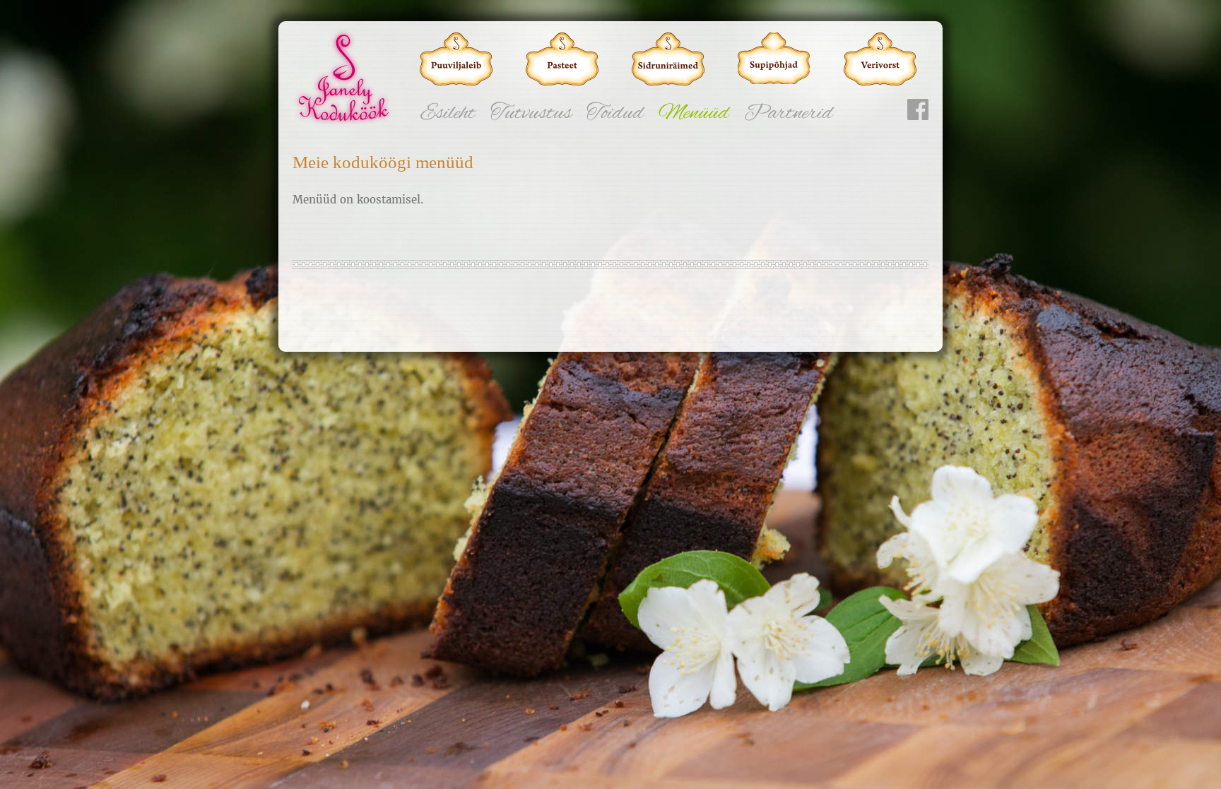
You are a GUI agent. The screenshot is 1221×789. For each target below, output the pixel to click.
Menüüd (694, 114)
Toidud (615, 114)
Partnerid (788, 114)
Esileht (448, 114)
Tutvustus (531, 114)
